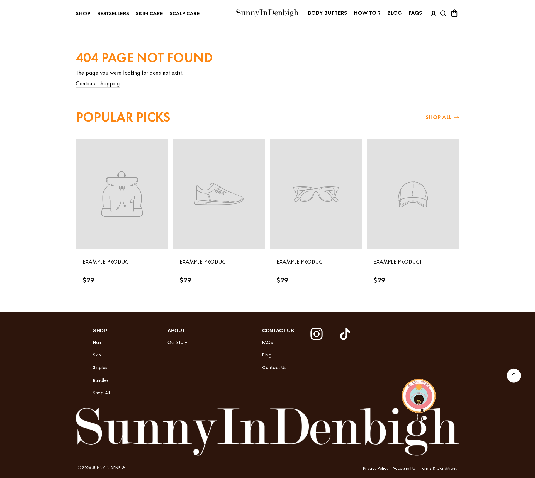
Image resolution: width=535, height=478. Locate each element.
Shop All (101, 393)
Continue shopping (98, 83)
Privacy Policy (375, 469)
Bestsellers (113, 13)
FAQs (415, 12)
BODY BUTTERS (327, 12)
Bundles (101, 380)
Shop (83, 13)
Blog (394, 12)
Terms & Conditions (438, 469)
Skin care (149, 13)
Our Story (177, 343)
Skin (97, 355)
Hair (97, 343)
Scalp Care (185, 13)
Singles (100, 368)
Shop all (439, 117)
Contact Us (274, 368)
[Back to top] (514, 376)
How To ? (367, 12)
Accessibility (404, 469)
